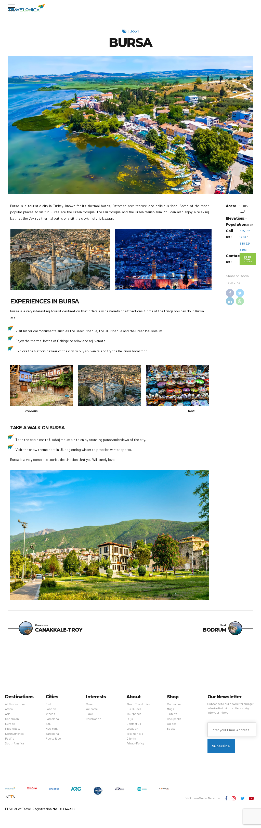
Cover (90, 704)
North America (14, 733)
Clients (131, 738)
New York (52, 728)
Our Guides (133, 709)
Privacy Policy (135, 743)
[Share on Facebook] (230, 293)
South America (14, 743)
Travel (90, 713)
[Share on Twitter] (240, 293)
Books (171, 728)
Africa (9, 709)
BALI (48, 723)
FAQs (129, 718)
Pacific (9, 738)
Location (132, 728)
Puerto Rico (53, 738)
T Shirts (172, 713)
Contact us (133, 723)
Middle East (12, 728)
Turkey (133, 31)
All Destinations (15, 704)
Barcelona (52, 718)
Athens (50, 713)
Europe (10, 723)
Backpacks (174, 718)
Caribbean (12, 718)
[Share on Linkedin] (230, 301)
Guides (171, 723)
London (51, 709)
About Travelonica (138, 704)
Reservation (93, 718)
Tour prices (133, 713)
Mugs (170, 709)
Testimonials (134, 733)
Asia (7, 713)
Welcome (92, 709)
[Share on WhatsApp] (240, 301)
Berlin (49, 704)
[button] (24, 411)
